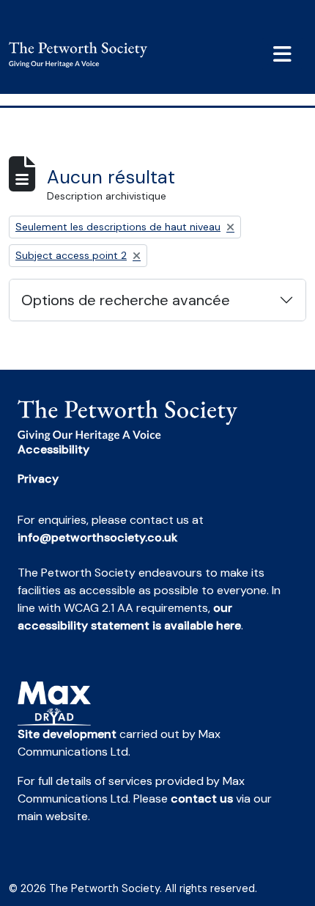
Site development (67, 734)
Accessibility (53, 449)
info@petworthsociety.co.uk (97, 537)
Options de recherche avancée (125, 300)
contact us (202, 798)
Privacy (38, 478)
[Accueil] (84, 54)
